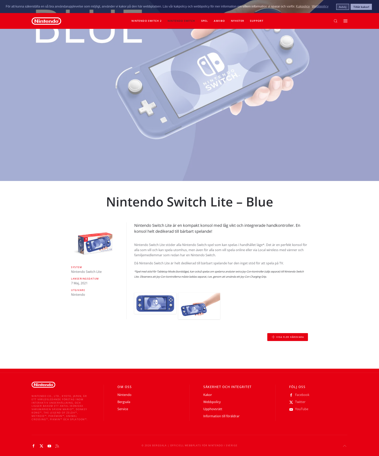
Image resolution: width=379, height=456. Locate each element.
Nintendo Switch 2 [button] (146, 21)
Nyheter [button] (237, 21)
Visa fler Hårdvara (290, 336)
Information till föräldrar (221, 416)
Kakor (207, 395)
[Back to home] (46, 21)
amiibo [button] (219, 21)
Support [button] (256, 21)
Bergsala (123, 402)
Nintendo (124, 395)
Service (122, 409)
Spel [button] (204, 21)
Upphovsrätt (212, 409)
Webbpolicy (212, 402)
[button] (181, 21)
